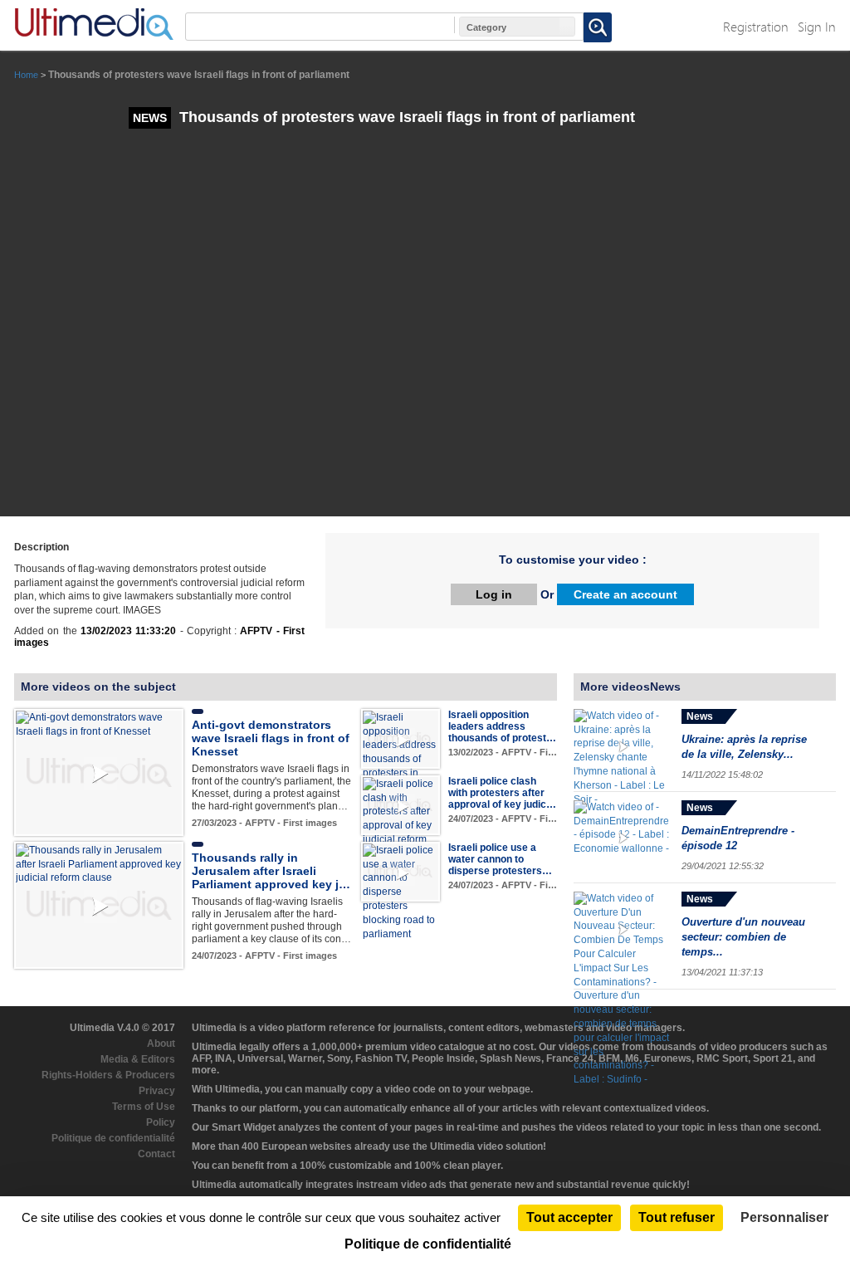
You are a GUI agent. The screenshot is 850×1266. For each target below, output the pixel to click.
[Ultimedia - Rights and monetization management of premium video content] (93, 24)
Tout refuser (676, 1217)
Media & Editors (137, 1059)
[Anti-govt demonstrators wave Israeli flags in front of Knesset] (99, 724)
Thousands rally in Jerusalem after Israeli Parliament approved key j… (271, 871)
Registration (756, 26)
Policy (160, 1122)
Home (26, 75)
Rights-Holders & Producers (108, 1075)
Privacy (157, 1091)
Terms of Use (143, 1106)
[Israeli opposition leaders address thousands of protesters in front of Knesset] (400, 751)
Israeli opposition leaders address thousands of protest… (502, 726)
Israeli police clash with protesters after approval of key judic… (502, 792)
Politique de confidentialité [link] (427, 1244)
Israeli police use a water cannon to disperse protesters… (500, 859)
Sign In (817, 26)
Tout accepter (569, 1217)
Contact (156, 1154)
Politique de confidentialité (113, 1138)
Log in (494, 594)
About (161, 1043)
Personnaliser (784, 1217)
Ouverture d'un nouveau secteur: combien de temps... (743, 937)
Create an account (625, 594)
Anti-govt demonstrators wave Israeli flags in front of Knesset (270, 738)
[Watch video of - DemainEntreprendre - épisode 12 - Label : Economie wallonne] (623, 838)
